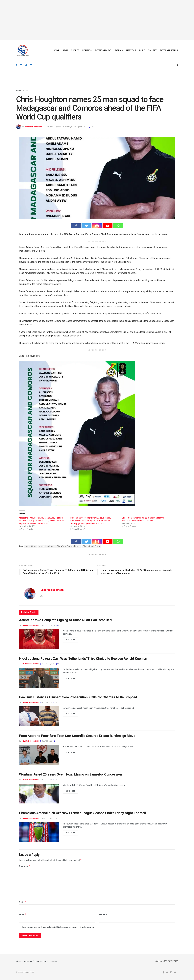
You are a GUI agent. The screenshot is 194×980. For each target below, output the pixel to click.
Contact (54, 961)
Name (22, 901)
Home (56, 50)
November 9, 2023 (54, 127)
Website (103, 914)
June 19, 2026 (46, 818)
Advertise (28, 961)
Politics (87, 50)
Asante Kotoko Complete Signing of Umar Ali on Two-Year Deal (65, 620)
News (65, 50)
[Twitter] (86, 225)
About (18, 961)
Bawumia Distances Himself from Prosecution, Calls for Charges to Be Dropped (78, 697)
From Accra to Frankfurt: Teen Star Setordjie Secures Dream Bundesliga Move (77, 736)
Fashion (119, 50)
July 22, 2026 (46, 702)
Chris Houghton (46, 546)
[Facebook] (76, 225)
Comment (24, 866)
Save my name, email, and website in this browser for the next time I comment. (58, 927)
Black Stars (31, 546)
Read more (70, 640)
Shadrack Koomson (33, 127)
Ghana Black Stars (91, 546)
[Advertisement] (97, 20)
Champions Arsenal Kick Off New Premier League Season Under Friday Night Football (82, 813)
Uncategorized (78, 127)
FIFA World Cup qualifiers (68, 546)
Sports (75, 50)
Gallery (152, 50)
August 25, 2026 (48, 625)
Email (22, 914)
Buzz (142, 50)
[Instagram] (97, 225)
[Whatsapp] (118, 225)
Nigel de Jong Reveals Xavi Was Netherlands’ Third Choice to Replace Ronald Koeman (83, 659)
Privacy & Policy (41, 961)
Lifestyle (131, 50)
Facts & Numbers (169, 50)
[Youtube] (107, 225)
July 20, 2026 (46, 780)
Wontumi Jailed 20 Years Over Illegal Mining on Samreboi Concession (70, 774)
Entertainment (103, 50)
